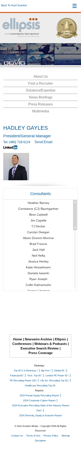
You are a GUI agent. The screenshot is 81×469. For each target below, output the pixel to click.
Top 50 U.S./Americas (25, 370)
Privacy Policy (50, 435)
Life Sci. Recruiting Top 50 (54, 380)
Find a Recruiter (40, 83)
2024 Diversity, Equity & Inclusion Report (40, 415)
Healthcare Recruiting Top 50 (40, 385)
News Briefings (40, 97)
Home (17, 339)
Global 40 (59, 370)
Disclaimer (40, 440)
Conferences (22, 344)
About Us (40, 76)
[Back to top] (74, 450)
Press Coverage (40, 353)
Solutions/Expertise (41, 90)
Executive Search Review (40, 348)
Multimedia (40, 111)
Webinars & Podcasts (50, 344)
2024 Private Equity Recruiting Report (39, 395)
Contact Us (17, 435)
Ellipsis (60, 339)
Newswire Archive (38, 339)
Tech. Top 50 (34, 375)
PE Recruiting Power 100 (23, 380)
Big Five (45, 370)
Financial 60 (16, 375)
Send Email (43, 142)
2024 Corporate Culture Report (39, 400)
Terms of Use (33, 435)
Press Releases (40, 104)
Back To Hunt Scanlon (14, 5)
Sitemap (65, 435)
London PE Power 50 (56, 375)
